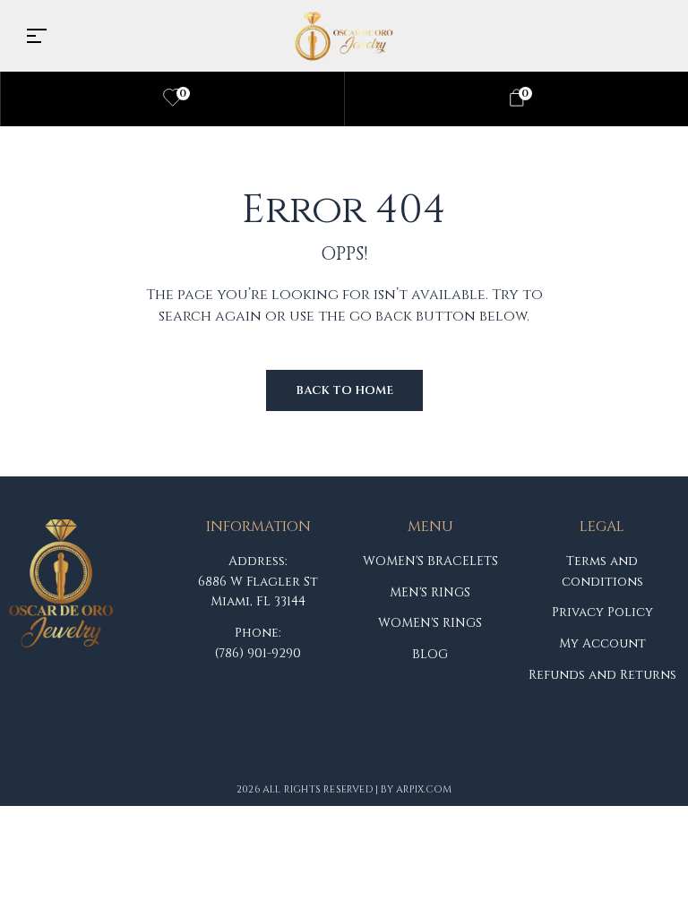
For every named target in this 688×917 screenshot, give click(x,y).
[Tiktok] (148, 752)
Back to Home (344, 390)
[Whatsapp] (203, 752)
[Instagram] (92, 752)
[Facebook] (36, 752)
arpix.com (424, 789)
